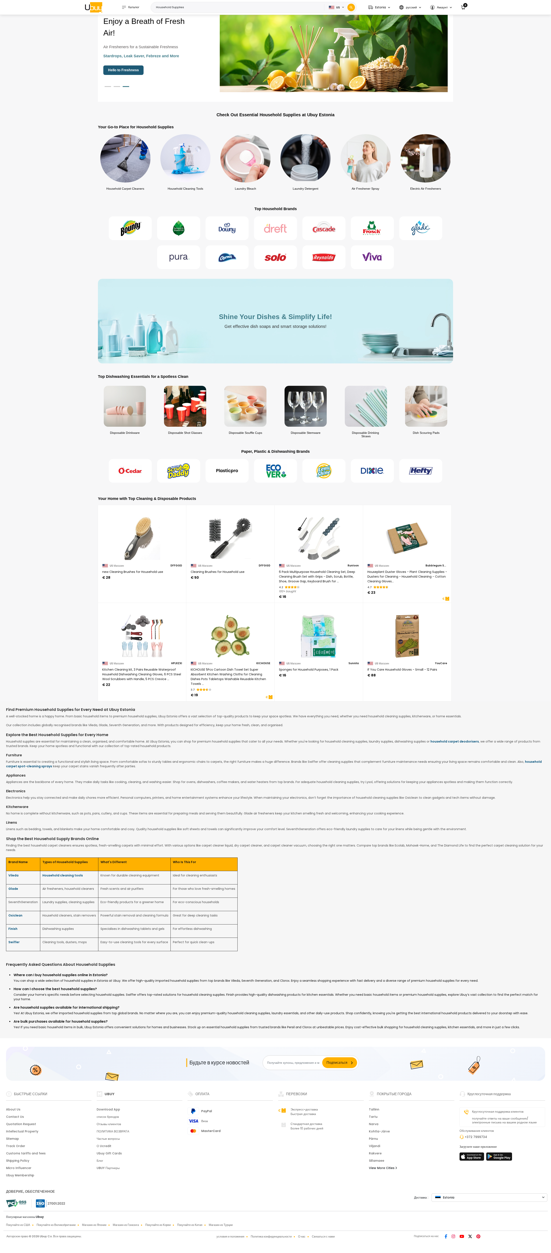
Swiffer (14, 942)
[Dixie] (372, 471)
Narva (373, 1124)
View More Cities (382, 1168)
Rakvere (375, 1153)
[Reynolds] (323, 257)
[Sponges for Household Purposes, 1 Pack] (319, 633)
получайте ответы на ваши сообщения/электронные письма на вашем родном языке (504, 1120)
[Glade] (420, 228)
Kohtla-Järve (379, 1131)
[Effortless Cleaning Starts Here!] (334, 51)
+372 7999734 (476, 1137)
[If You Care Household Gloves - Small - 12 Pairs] (407, 633)
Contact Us (15, 1117)
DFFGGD (176, 565)
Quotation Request (21, 1124)
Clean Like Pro (120, 70)
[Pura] (178, 257)
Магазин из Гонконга (126, 1225)
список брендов (108, 1117)
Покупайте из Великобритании (56, 1225)
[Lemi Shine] (323, 471)
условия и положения (230, 1236)
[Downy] (227, 228)
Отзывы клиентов (109, 1124)
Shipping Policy (17, 1160)
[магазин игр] (499, 1157)
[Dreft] (275, 228)
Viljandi (374, 1146)
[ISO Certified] (48, 1203)
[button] (379, 7)
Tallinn (374, 1109)
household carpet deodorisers (454, 741)
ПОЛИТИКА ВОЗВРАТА (113, 1131)
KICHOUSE (263, 663)
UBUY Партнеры (108, 1168)
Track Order (15, 1146)
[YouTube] (462, 1237)
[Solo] (275, 257)
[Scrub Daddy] (178, 471)
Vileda (13, 875)
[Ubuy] (93, 7)
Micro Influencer (18, 1168)
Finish (12, 929)
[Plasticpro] (227, 471)
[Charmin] (227, 257)
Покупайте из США (18, 1225)
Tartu (373, 1117)
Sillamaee (376, 1160)
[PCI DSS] (16, 1203)
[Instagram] (454, 1237)
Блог (100, 1160)
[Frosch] (372, 228)
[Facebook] (446, 1237)
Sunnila (353, 663)
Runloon (353, 565)
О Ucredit (104, 1146)
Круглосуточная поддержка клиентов (497, 1111)
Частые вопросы (108, 1139)
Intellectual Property (22, 1131)
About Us (13, 1109)
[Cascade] (323, 228)
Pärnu (373, 1139)
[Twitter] (471, 1237)
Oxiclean (15, 915)
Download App (108, 1109)
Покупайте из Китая (189, 1225)
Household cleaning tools (62, 875)
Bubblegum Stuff (436, 565)
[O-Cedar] (130, 471)
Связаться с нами (323, 1236)
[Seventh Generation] (178, 228)
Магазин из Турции (221, 1225)
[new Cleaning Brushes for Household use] (142, 535)
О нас (301, 1236)
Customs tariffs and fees (26, 1153)
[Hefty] (420, 471)
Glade (13, 889)
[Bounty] (130, 228)
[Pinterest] (478, 1237)
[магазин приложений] (472, 1157)
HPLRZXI (176, 663)
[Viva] (372, 257)
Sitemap (12, 1139)
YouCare (441, 663)
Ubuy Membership (20, 1175)
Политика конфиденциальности (271, 1236)
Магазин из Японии (94, 1225)
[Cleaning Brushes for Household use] (231, 535)
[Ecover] (275, 471)
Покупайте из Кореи (158, 1225)
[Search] (351, 7)
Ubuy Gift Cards (109, 1153)
